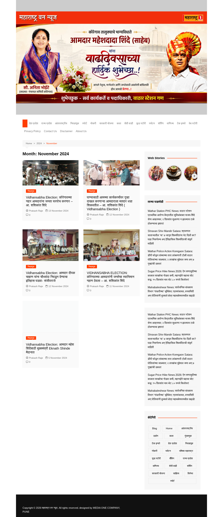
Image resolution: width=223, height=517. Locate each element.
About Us (81, 131)
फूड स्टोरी (141, 123)
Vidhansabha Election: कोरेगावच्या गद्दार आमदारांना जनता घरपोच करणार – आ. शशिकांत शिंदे (49, 201)
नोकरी (93, 123)
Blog (154, 428)
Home (169, 428)
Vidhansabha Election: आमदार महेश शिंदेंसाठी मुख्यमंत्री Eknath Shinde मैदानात (50, 348)
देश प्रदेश (33, 123)
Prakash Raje (36, 210)
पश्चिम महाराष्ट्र (186, 450)
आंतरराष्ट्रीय (61, 123)
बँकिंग (171, 458)
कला (119, 123)
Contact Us (50, 131)
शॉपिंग (161, 123)
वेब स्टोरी (193, 123)
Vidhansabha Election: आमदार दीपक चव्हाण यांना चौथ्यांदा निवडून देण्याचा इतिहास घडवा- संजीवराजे (50, 276)
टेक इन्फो (181, 123)
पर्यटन (152, 123)
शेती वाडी (128, 123)
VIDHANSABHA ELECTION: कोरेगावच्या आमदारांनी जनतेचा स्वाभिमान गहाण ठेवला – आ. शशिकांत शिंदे (110, 276)
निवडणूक (74, 123)
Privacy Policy (32, 131)
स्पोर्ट (84, 123)
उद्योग (155, 435)
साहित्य (176, 473)
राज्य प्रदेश (46, 123)
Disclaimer (66, 131)
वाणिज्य (170, 123)
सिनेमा (190, 473)
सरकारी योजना (106, 123)
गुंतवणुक (188, 435)
